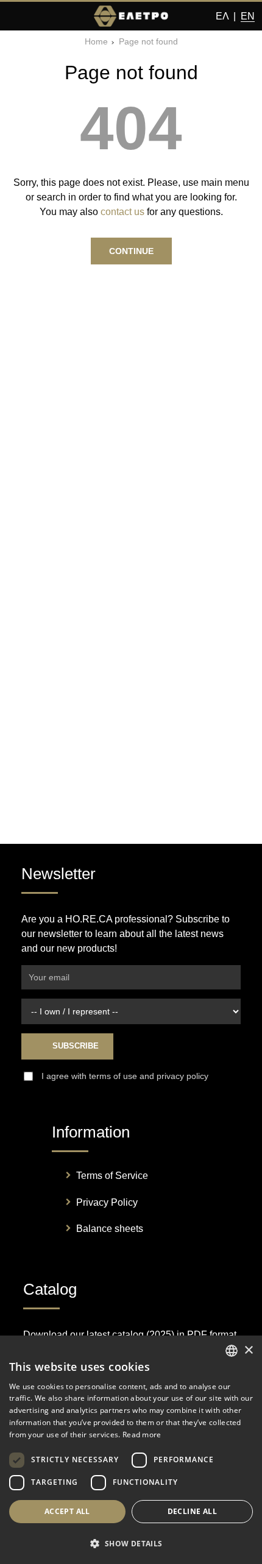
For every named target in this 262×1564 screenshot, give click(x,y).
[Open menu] (17, 16)
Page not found (148, 41)
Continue (131, 251)
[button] (131, 1543)
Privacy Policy (107, 1202)
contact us (122, 212)
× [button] (248, 1350)
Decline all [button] (192, 1511)
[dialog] (131, 1450)
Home (96, 41)
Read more (141, 1434)
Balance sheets (109, 1228)
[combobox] (231, 1351)
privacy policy (182, 1076)
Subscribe (74, 1045)
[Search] (40, 16)
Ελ (222, 16)
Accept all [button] (67, 1511)
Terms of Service (112, 1175)
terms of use (113, 1076)
